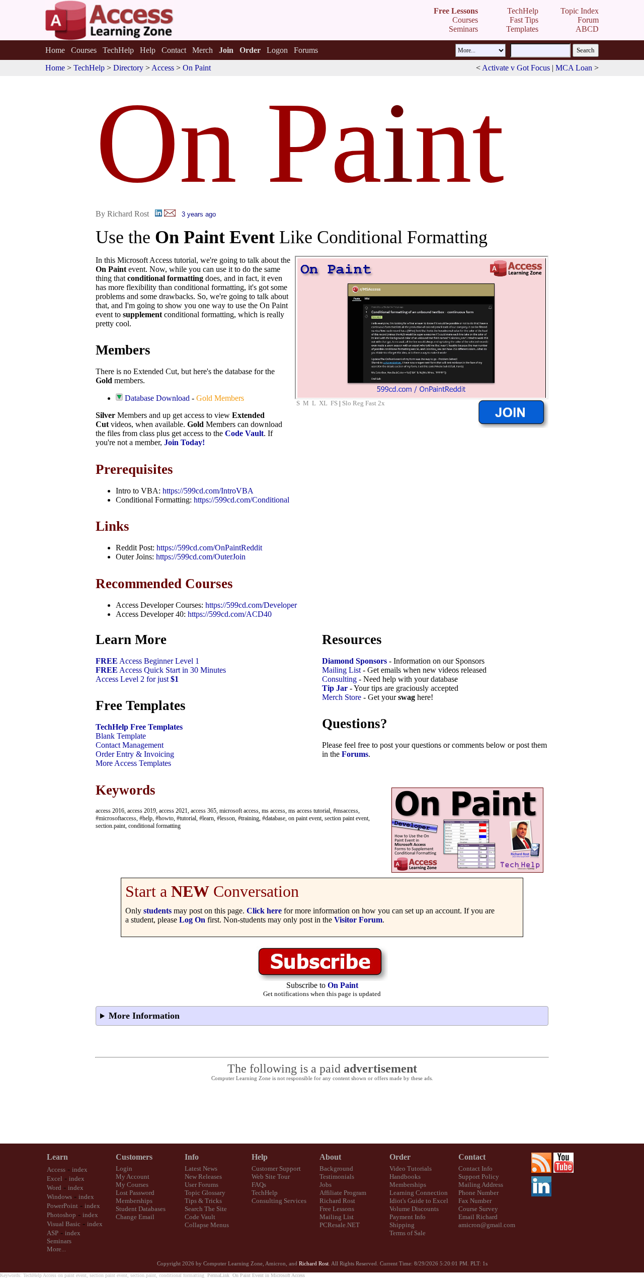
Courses (84, 50)
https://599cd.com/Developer (251, 605)
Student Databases (141, 1209)
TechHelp (118, 50)
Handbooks (405, 1176)
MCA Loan (573, 67)
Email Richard (478, 1217)
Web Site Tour (271, 1176)
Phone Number (478, 1192)
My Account (132, 1176)
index (80, 1169)
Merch (202, 50)
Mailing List (341, 670)
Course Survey (478, 1209)
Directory (128, 67)
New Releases (203, 1176)
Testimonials (336, 1176)
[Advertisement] (322, 1112)
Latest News (201, 1168)
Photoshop (61, 1215)
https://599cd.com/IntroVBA (208, 490)
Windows (59, 1196)
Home (55, 50)
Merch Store (341, 697)
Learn (57, 1157)
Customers (134, 1157)
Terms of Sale (407, 1233)
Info (192, 1157)
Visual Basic (63, 1224)
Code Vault (244, 433)
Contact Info (475, 1168)
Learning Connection (418, 1192)
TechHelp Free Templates (139, 727)
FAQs (259, 1184)
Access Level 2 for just (137, 679)
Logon (277, 50)
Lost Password (135, 1192)
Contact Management (130, 745)
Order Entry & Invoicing (135, 754)
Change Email (135, 1217)
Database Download (157, 398)
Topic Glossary (205, 1192)
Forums (306, 50)
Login (124, 1168)
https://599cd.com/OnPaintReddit (209, 547)
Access (162, 67)
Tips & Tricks (203, 1200)
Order (400, 1157)
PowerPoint (62, 1206)
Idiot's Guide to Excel (418, 1200)
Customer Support (276, 1168)
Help (147, 50)
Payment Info (407, 1217)
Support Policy (478, 1176)
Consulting (339, 679)
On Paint (197, 67)
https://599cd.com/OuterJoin (201, 556)
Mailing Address (480, 1184)
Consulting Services (279, 1200)
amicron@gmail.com (486, 1225)
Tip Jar (335, 688)
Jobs (325, 1184)
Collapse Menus (207, 1225)
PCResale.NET (339, 1225)
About (330, 1157)
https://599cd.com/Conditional (241, 499)
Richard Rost (337, 1200)
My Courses (132, 1184)
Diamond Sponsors (354, 661)
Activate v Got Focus (516, 67)
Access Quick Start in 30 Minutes (161, 670)
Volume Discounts (414, 1209)
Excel (54, 1178)
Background (336, 1168)
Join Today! (184, 442)
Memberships (134, 1200)
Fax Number (475, 1200)
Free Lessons (336, 1209)
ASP (52, 1233)
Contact (174, 50)
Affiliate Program (342, 1192)
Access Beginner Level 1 (147, 661)
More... (56, 1249)
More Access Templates (133, 763)
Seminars (59, 1241)
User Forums (201, 1184)
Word (54, 1187)
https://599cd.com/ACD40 (230, 614)
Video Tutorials (410, 1168)
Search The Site (206, 1209)
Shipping (402, 1225)
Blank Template (121, 736)
